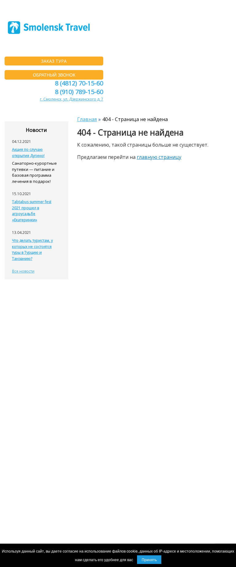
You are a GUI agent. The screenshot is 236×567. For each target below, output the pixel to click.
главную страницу (159, 157)
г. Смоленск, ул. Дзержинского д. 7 (71, 99)
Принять (149, 559)
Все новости (23, 271)
